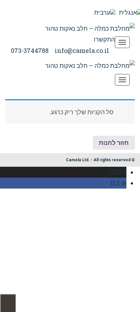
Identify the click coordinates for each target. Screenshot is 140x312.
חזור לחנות (114, 142)
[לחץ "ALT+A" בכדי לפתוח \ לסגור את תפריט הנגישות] (8, 303)
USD (117, 172)
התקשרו (104, 39)
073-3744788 (30, 50)
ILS (118, 183)
